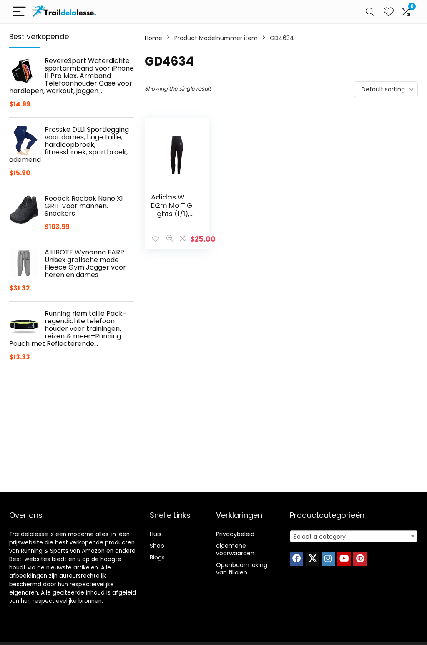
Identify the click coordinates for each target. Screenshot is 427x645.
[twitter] (312, 559)
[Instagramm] (328, 559)
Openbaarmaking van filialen (241, 569)
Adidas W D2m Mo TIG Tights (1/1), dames (171, 209)
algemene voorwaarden (235, 549)
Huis (155, 534)
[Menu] (19, 12)
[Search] (370, 12)
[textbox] (353, 536)
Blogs (157, 557)
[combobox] (353, 536)
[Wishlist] (389, 12)
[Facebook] (296, 559)
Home (153, 38)
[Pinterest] (360, 559)
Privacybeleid (235, 534)
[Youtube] (344, 559)
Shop (157, 546)
